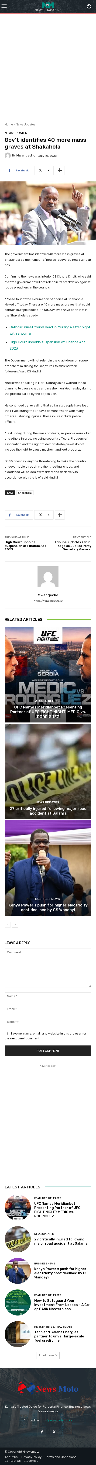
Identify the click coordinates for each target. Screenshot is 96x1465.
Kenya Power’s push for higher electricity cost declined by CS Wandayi (48, 907)
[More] (60, 170)
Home (9, 124)
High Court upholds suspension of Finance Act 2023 (25, 545)
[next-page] (15, 925)
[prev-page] (7, 925)
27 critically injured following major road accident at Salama (48, 811)
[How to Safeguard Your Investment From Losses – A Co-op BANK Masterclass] (18, 1302)
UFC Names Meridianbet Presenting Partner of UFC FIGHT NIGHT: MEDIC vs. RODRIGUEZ (48, 712)
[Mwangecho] (8, 156)
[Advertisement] (48, 66)
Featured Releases (47, 700)
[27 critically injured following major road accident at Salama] (48, 771)
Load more (46, 1355)
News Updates (25, 124)
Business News (47, 898)
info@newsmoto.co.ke (56, 1420)
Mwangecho (25, 155)
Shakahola (25, 492)
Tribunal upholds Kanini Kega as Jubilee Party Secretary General (73, 545)
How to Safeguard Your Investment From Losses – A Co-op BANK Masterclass (62, 1304)
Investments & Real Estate (53, 1327)
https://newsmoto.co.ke (48, 601)
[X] (54, 1432)
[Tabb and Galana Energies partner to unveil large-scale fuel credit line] (18, 1334)
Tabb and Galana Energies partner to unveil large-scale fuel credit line (59, 1336)
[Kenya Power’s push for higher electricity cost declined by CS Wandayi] (48, 868)
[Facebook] (41, 1432)
